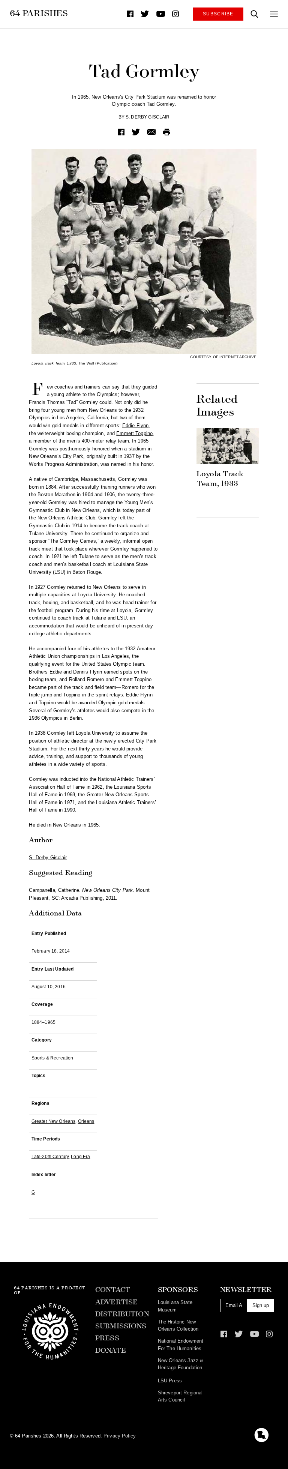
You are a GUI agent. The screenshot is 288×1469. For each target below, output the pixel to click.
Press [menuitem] (107, 1338)
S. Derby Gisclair (148, 116)
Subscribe (218, 13)
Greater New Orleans (53, 1121)
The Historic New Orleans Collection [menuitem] (178, 1325)
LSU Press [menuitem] (170, 1380)
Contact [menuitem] (112, 1289)
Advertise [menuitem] (116, 1302)
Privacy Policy (120, 1436)
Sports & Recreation (52, 1057)
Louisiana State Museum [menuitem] (175, 1305)
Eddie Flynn (135, 425)
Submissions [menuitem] (120, 1326)
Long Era (80, 1156)
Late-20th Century (50, 1156)
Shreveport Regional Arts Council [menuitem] (180, 1396)
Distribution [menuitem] (122, 1314)
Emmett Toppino (134, 433)
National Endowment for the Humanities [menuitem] (180, 1344)
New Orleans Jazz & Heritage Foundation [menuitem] (180, 1364)
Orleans (86, 1121)
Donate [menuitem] (110, 1350)
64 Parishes (39, 13)
